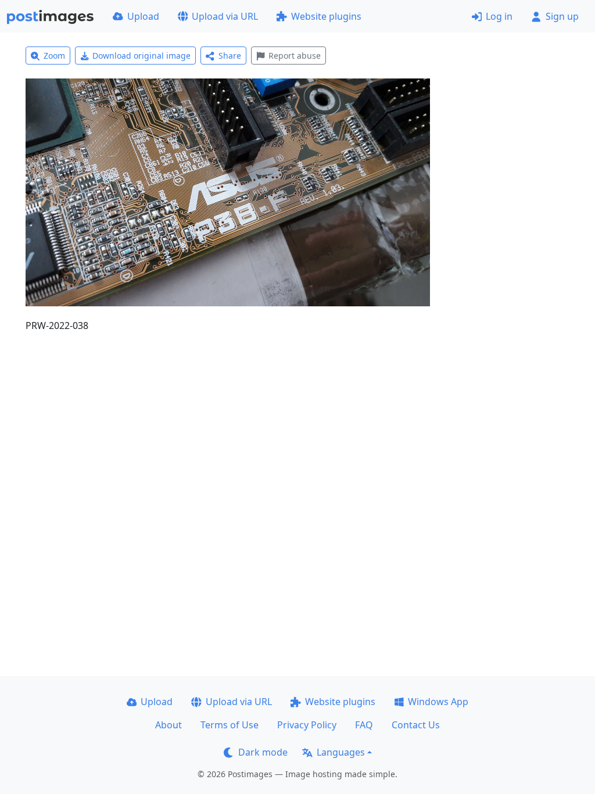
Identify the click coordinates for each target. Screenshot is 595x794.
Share (229, 55)
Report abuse (294, 55)
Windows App (438, 701)
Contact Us (416, 724)
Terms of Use (229, 724)
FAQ (364, 724)
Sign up (562, 16)
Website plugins (326, 16)
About (168, 724)
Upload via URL (225, 16)
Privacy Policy (306, 724)
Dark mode (263, 752)
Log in (499, 16)
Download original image (141, 55)
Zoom (54, 55)
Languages (341, 752)
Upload (143, 16)
